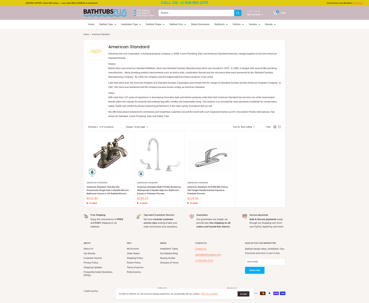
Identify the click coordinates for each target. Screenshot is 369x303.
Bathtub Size (176, 24)
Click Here (358, 3)
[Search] (237, 13)
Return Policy (134, 262)
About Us (88, 248)
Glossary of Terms (169, 262)
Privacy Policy (91, 262)
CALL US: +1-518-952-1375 (184, 2)
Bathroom (220, 24)
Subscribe (254, 270)
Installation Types (169, 248)
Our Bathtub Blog (169, 253)
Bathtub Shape (153, 24)
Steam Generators (200, 24)
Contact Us (201, 249)
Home (91, 24)
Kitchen (237, 24)
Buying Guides (167, 258)
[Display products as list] (279, 127)
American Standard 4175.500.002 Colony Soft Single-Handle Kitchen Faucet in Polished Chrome (207, 190)
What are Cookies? (209, 294)
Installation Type (129, 24)
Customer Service (93, 258)
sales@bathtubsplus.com (208, 254)
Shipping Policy (135, 258)
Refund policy (134, 272)
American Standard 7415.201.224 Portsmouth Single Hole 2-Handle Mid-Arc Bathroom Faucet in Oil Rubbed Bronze (108, 190)
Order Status (133, 253)
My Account (133, 248)
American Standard (97, 183)
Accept (243, 294)
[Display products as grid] (275, 127)
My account (254, 14)
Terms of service (135, 267)
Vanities (253, 24)
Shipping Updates (93, 267)
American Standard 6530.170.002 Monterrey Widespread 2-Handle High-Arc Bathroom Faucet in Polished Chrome (159, 190)
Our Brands (89, 253)
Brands (269, 24)
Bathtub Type (106, 24)
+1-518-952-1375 (204, 260)
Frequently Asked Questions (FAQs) (98, 273)
